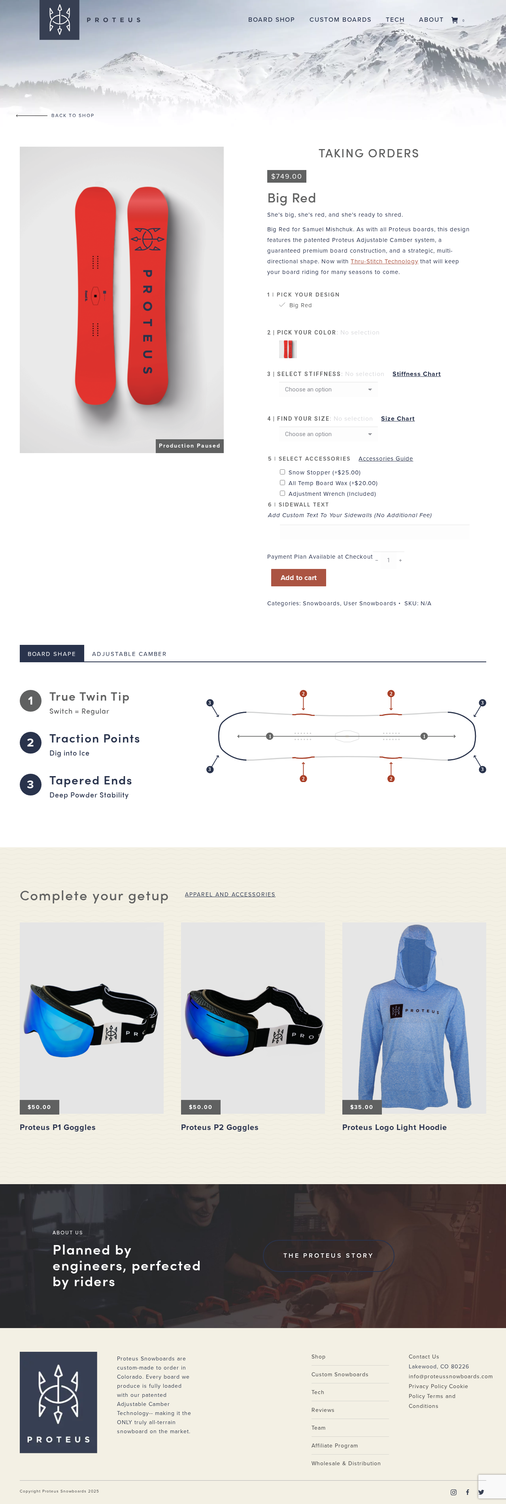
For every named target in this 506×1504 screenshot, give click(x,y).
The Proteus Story (328, 1256)
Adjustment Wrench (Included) (332, 493)
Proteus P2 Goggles (220, 1127)
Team (319, 1428)
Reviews (323, 1410)
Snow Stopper (325, 472)
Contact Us (424, 1356)
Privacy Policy (428, 1386)
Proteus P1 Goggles (58, 1127)
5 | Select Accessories (309, 458)
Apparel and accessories (230, 894)
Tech (318, 1392)
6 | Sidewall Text (298, 504)
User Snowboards (370, 603)
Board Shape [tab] (52, 654)
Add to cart (299, 577)
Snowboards (321, 603)
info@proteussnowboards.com (451, 1376)
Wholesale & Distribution (346, 1463)
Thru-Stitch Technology (384, 261)
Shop (319, 1356)
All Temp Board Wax (333, 483)
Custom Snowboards (340, 1374)
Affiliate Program (335, 1445)
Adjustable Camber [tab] (129, 654)
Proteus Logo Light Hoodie (394, 1127)
